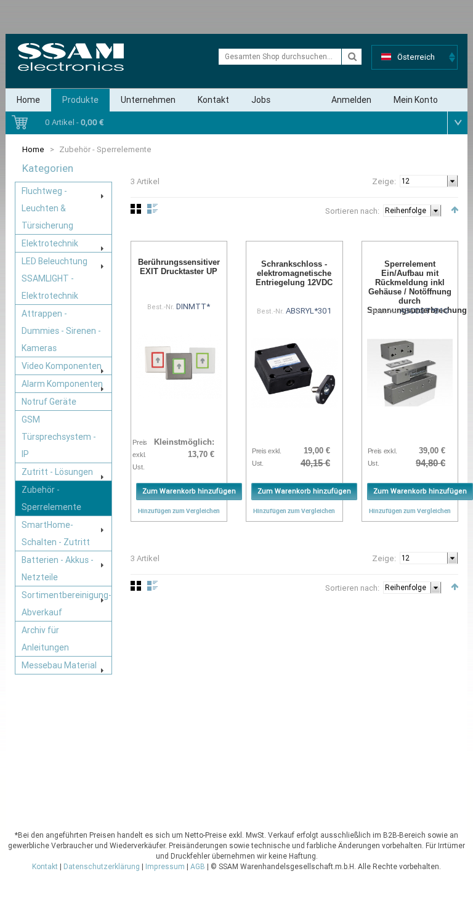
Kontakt (213, 100)
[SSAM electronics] (70, 57)
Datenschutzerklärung (101, 866)
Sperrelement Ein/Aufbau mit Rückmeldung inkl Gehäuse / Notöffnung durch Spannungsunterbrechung (417, 287)
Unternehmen (148, 100)
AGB (197, 866)
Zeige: (384, 181)
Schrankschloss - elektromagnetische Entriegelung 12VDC (294, 273)
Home (28, 100)
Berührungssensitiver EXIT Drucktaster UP (179, 266)
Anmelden (351, 100)
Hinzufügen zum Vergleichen (179, 510)
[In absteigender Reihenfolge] (454, 210)
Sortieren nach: (352, 211)
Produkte (80, 100)
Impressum (165, 866)
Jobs (260, 100)
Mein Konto (416, 100)
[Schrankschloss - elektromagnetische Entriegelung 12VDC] (294, 373)
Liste (152, 209)
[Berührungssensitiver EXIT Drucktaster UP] (179, 366)
